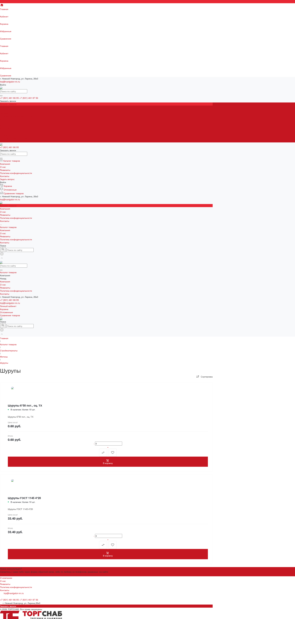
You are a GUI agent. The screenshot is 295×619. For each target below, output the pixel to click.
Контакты (4, 140)
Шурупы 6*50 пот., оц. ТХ (25, 405)
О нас (3, 110)
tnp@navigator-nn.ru (10, 81)
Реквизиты (5, 113)
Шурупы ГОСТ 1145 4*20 (24, 498)
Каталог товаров (8, 125)
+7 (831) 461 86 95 (9, 299)
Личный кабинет (8, 306)
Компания (5, 128)
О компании (6, 577)
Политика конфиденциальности (16, 116)
